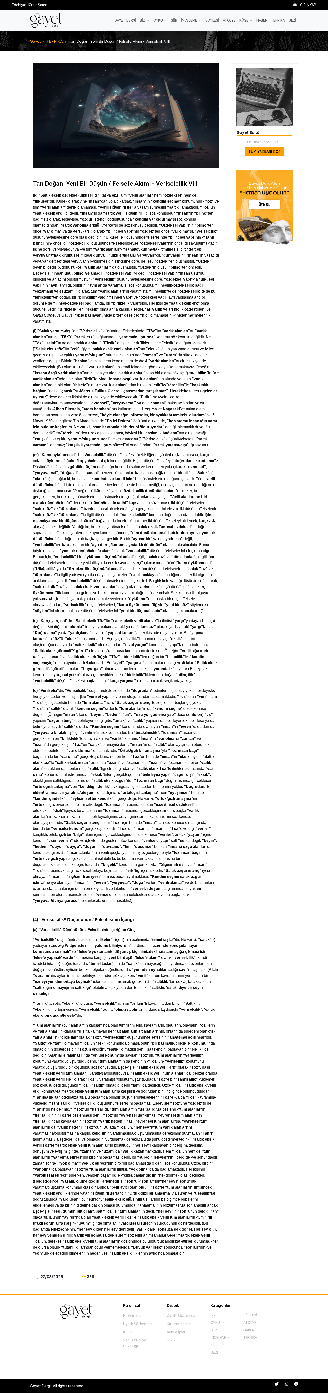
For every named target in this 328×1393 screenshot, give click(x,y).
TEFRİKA (54, 41)
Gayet (35, 41)
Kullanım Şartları (179, 1324)
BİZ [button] (143, 20)
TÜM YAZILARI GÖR (264, 151)
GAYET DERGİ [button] (125, 20)
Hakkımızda (132, 1316)
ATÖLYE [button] (229, 20)
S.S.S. (171, 1340)
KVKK (127, 1332)
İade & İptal (176, 1332)
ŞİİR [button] (174, 20)
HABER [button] (261, 20)
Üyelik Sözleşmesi (137, 1324)
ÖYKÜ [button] (158, 20)
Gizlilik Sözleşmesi (181, 1316)
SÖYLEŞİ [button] (212, 20)
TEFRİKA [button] (278, 20)
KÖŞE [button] (244, 20)
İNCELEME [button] (189, 20)
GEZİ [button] (292, 20)
